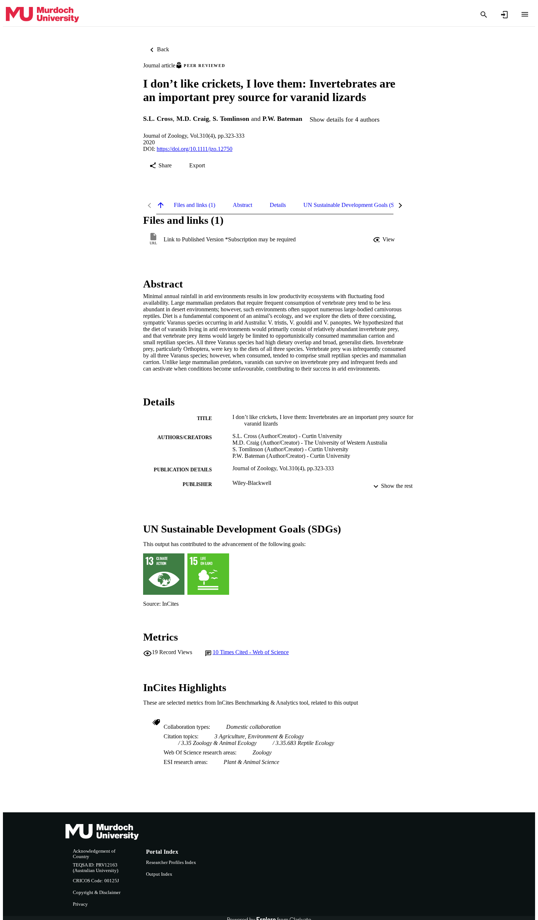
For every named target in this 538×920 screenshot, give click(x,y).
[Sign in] (504, 14)
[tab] (194, 205)
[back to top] (160, 205)
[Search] (484, 14)
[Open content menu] (525, 14)
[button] (385, 239)
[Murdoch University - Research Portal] (42, 15)
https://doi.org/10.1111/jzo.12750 (194, 149)
